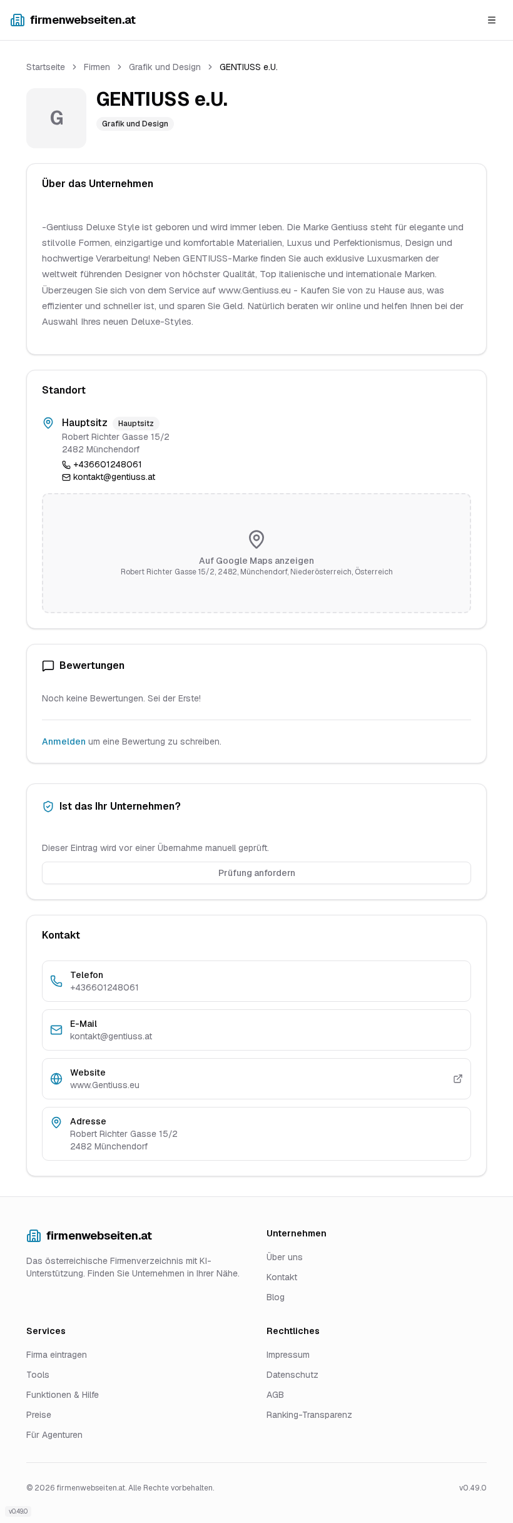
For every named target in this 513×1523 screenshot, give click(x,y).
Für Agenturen (54, 1434)
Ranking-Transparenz (309, 1414)
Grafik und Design (165, 67)
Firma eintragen (56, 1354)
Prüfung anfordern (256, 873)
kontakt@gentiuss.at (114, 476)
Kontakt (282, 1277)
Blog (276, 1297)
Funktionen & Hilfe (62, 1394)
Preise (38, 1414)
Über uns (285, 1257)
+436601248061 (107, 464)
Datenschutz (292, 1374)
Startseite (45, 67)
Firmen (97, 67)
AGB (275, 1394)
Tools (37, 1374)
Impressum (288, 1354)
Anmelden (64, 741)
